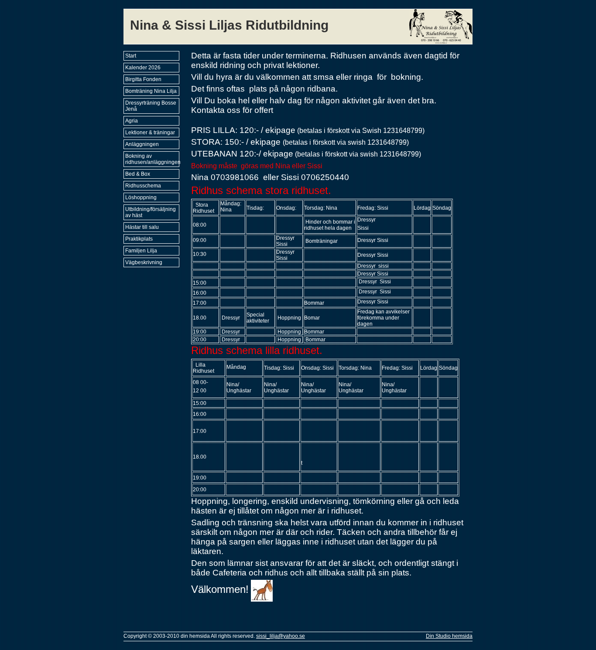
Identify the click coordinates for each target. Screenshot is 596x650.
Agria (131, 121)
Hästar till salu (142, 227)
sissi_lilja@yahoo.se (280, 636)
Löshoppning (141, 197)
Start (130, 56)
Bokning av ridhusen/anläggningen (152, 159)
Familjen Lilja (141, 251)
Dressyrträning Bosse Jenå (150, 106)
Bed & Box (137, 174)
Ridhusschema (143, 186)
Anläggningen (142, 144)
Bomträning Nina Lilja (151, 91)
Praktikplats (139, 239)
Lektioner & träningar (150, 132)
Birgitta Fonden (143, 79)
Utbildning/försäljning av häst (150, 212)
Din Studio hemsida (449, 636)
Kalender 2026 (143, 68)
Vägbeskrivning (143, 262)
